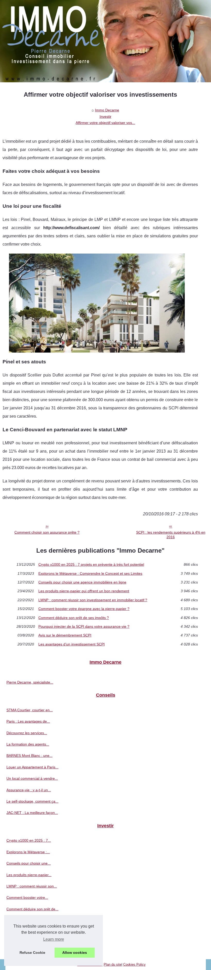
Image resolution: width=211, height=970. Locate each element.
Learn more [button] (53, 939)
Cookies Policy (134, 964)
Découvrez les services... (26, 733)
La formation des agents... (27, 744)
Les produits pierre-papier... (28, 875)
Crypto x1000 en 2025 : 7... (28, 840)
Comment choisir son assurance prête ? (47, 532)
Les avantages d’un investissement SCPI (71, 644)
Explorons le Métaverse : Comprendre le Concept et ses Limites (90, 573)
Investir (105, 116)
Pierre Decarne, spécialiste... (29, 682)
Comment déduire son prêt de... (32, 909)
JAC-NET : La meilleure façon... (32, 813)
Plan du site (112, 964)
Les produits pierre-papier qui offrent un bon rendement (83, 591)
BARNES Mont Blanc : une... (29, 755)
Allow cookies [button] (74, 952)
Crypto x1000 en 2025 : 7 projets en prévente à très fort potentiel (91, 564)
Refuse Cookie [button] (32, 952)
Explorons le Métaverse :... (28, 852)
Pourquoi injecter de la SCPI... (30, 920)
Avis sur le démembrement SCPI (64, 635)
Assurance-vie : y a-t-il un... (28, 790)
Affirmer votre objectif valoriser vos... (105, 123)
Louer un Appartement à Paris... (32, 767)
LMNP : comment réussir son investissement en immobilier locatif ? (92, 600)
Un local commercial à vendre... (32, 778)
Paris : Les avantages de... (28, 721)
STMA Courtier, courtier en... (29, 710)
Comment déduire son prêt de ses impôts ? (73, 617)
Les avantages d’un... (23, 943)
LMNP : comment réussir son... (31, 886)
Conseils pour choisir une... (28, 863)
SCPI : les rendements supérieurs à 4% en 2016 (170, 534)
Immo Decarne (107, 110)
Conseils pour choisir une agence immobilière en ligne (82, 582)
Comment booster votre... (27, 897)
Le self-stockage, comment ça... (32, 801)
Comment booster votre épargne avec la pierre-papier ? (83, 608)
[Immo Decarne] (105, 41)
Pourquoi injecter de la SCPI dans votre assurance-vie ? (83, 626)
